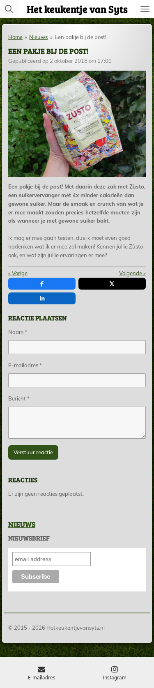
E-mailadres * (25, 365)
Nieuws (38, 37)
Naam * (17, 332)
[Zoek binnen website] (9, 9)
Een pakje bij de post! (80, 37)
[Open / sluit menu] (145, 9)
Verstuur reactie (33, 452)
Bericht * (19, 398)
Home (15, 37)
